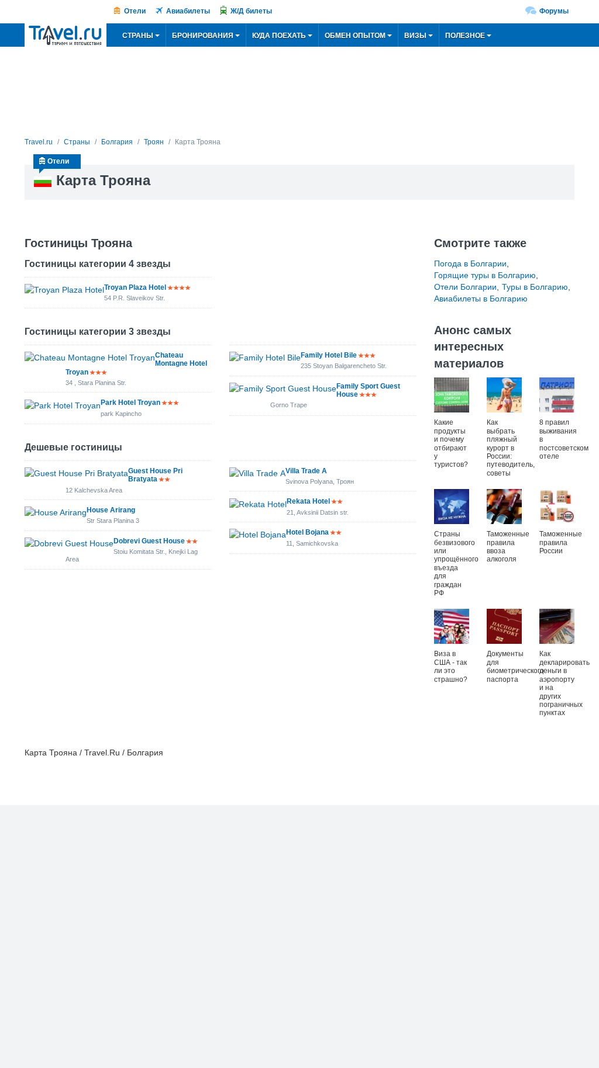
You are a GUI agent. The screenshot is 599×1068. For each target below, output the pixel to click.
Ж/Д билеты (251, 11)
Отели (135, 11)
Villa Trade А (306, 471)
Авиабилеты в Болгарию (481, 298)
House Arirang (111, 510)
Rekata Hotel (308, 501)
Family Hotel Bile (329, 355)
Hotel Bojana (307, 532)
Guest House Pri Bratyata (155, 475)
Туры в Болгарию (535, 287)
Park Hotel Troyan (130, 402)
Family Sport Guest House (368, 390)
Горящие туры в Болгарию (485, 275)
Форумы (554, 11)
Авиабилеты (188, 11)
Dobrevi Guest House (149, 541)
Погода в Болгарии (470, 263)
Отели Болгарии (465, 287)
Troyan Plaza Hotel (135, 287)
